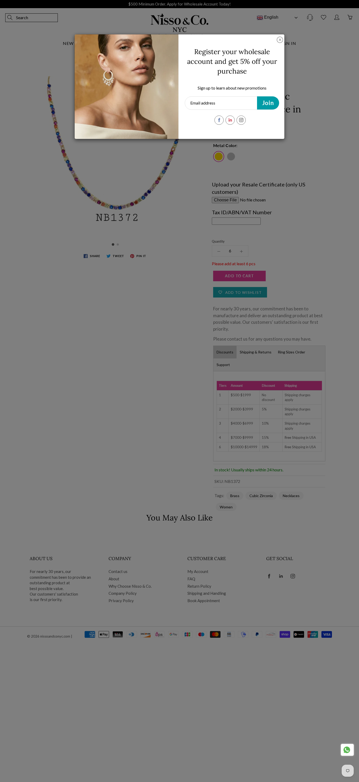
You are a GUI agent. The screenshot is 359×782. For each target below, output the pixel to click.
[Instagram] (241, 120)
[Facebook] (219, 120)
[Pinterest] (230, 120)
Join (268, 102)
